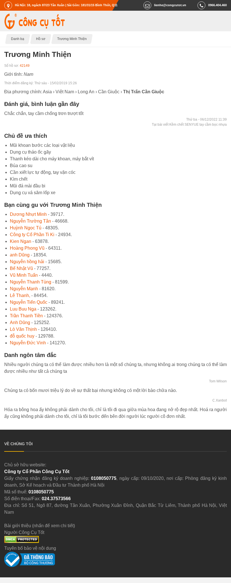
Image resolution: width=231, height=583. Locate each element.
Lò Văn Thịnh (23, 329)
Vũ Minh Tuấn (24, 275)
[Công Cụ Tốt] (34, 27)
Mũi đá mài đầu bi (27, 185)
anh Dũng (20, 254)
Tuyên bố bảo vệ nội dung (30, 548)
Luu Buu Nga (23, 309)
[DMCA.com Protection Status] (21, 541)
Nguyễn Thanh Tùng (30, 282)
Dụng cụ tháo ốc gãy (30, 152)
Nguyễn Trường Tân (30, 221)
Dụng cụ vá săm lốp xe (32, 192)
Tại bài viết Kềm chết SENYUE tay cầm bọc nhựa (189, 125)
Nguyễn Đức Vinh (28, 342)
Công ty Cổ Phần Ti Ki (32, 234)
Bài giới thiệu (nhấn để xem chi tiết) (39, 525)
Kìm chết (18, 179)
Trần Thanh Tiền (26, 315)
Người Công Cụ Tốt (24, 532)
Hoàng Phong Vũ (27, 248)
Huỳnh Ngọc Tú (25, 227)
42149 (25, 66)
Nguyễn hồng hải (27, 261)
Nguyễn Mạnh (24, 288)
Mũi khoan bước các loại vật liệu (42, 145)
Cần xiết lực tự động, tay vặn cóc (42, 172)
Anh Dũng (20, 322)
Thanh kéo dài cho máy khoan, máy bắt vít (52, 158)
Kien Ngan (20, 241)
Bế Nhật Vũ (21, 268)
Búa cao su (21, 165)
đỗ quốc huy (22, 336)
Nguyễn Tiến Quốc (28, 302)
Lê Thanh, (20, 295)
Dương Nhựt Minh (28, 214)
